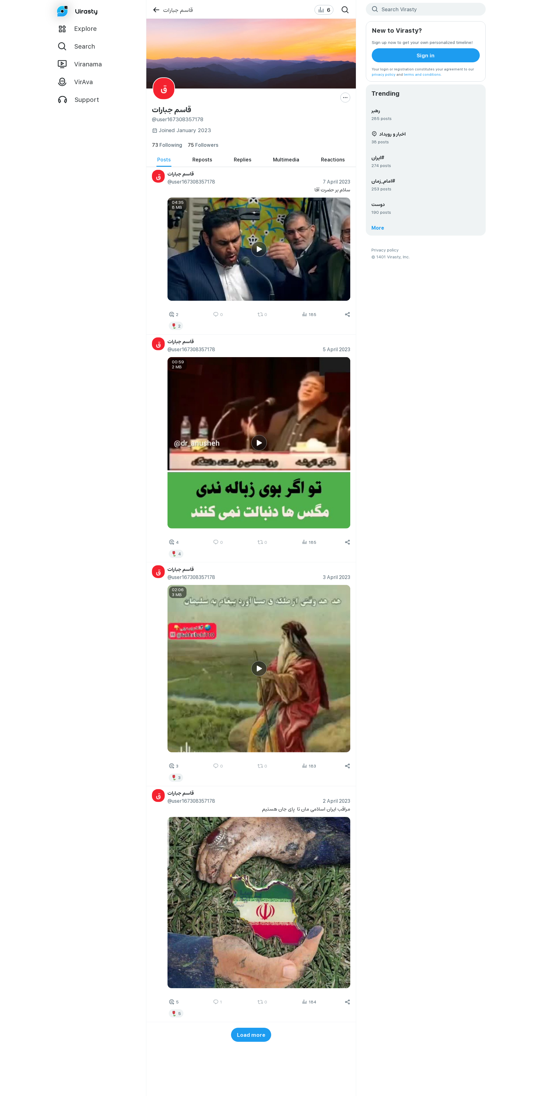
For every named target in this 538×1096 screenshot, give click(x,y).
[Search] (345, 10)
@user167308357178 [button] (191, 181)
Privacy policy (385, 250)
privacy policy (383, 74)
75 (203, 144)
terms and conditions (422, 74)
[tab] (164, 160)
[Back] (156, 10)
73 (167, 144)
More (377, 227)
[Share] (347, 314)
